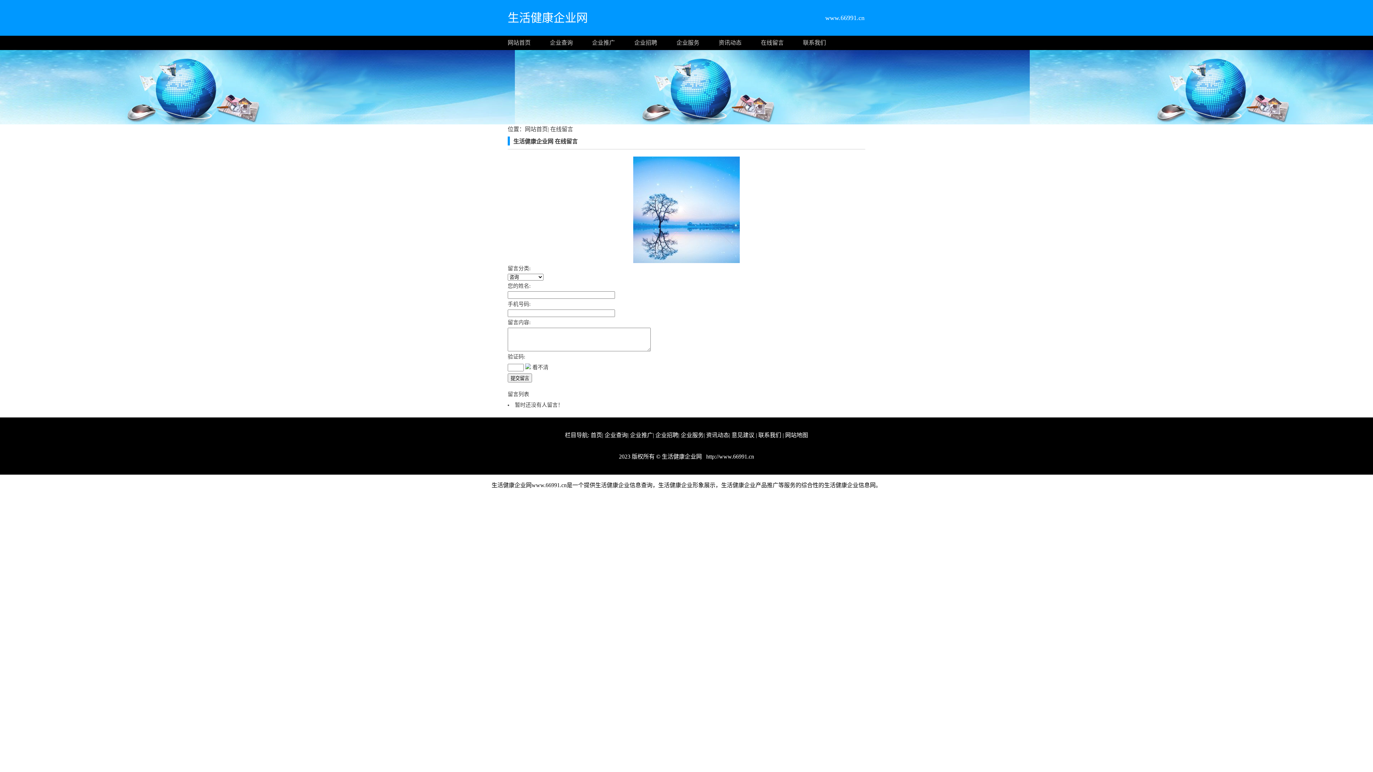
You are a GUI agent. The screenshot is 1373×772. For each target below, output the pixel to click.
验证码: (516, 357)
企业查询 (561, 43)
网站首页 (519, 43)
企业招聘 (645, 43)
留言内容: (519, 322)
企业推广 (603, 43)
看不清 (540, 367)
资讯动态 (730, 43)
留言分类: (519, 268)
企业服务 (687, 43)
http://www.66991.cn (729, 457)
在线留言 (772, 43)
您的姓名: (519, 286)
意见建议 (743, 435)
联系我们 (814, 43)
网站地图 (796, 435)
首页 (596, 435)
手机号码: (519, 304)
